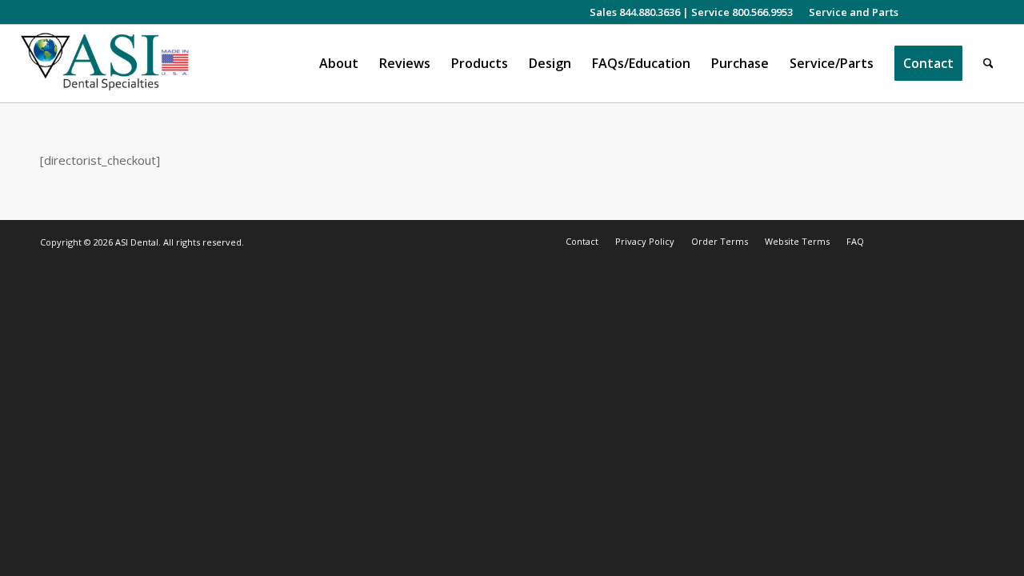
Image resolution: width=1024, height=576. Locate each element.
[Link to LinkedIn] (966, 12)
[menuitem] (849, 12)
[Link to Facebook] (942, 12)
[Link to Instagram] (918, 12)
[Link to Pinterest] (991, 12)
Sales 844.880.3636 (635, 12)
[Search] (988, 63)
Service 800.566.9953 (742, 12)
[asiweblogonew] (105, 63)
